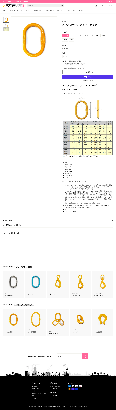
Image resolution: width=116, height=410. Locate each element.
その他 (68, 10)
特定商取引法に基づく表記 (39, 393)
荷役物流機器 (37, 10)
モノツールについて (37, 391)
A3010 (79, 35)
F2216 (65, 40)
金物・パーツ (49, 10)
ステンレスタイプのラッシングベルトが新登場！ (15, 1)
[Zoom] (34, 40)
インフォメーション (78, 10)
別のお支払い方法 (87, 81)
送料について (7, 220)
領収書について (36, 388)
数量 (63, 53)
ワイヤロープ (13, 10)
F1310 (92, 35)
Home (64, 21)
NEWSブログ (35, 386)
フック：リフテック (70, 209)
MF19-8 (104, 35)
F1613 (97, 35)
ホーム (5, 10)
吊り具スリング (25, 10)
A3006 (66, 35)
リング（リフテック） (24, 304)
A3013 (86, 35)
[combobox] (45, 5)
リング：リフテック (70, 211)
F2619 (71, 40)
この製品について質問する (12, 225)
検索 (33, 396)
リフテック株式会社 (23, 266)
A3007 (73, 35)
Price (64, 45)
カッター (59, 10)
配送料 (70, 68)
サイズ (64, 32)
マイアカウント (36, 398)
